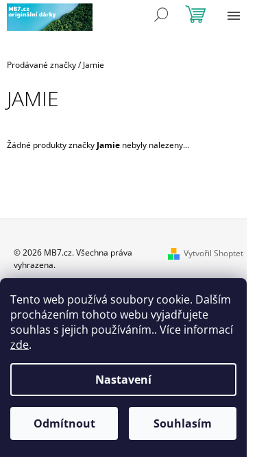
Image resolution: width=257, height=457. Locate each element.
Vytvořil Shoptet (213, 253)
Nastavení (123, 379)
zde (19, 344)
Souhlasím (183, 423)
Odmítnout (64, 423)
